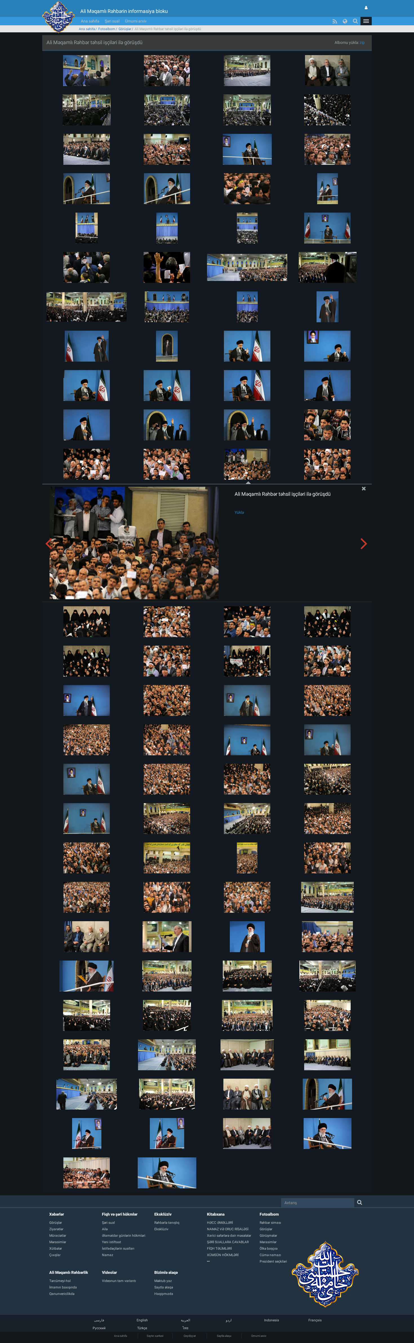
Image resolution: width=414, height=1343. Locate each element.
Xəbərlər (56, 1214)
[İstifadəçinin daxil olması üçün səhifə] (366, 7)
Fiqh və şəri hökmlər (119, 1214)
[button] (366, 21)
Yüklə (239, 512)
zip (362, 42)
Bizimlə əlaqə (166, 1272)
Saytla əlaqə (224, 1335)
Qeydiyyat (190, 1335)
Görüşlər (125, 29)
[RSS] (335, 21)
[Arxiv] (233, 1261)
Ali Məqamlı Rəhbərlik (68, 1272)
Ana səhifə (90, 21)
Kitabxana (215, 1214)
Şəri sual (112, 21)
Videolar (109, 1272)
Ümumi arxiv (136, 21)
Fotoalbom (106, 29)
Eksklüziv (163, 1214)
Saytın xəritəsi (155, 1335)
